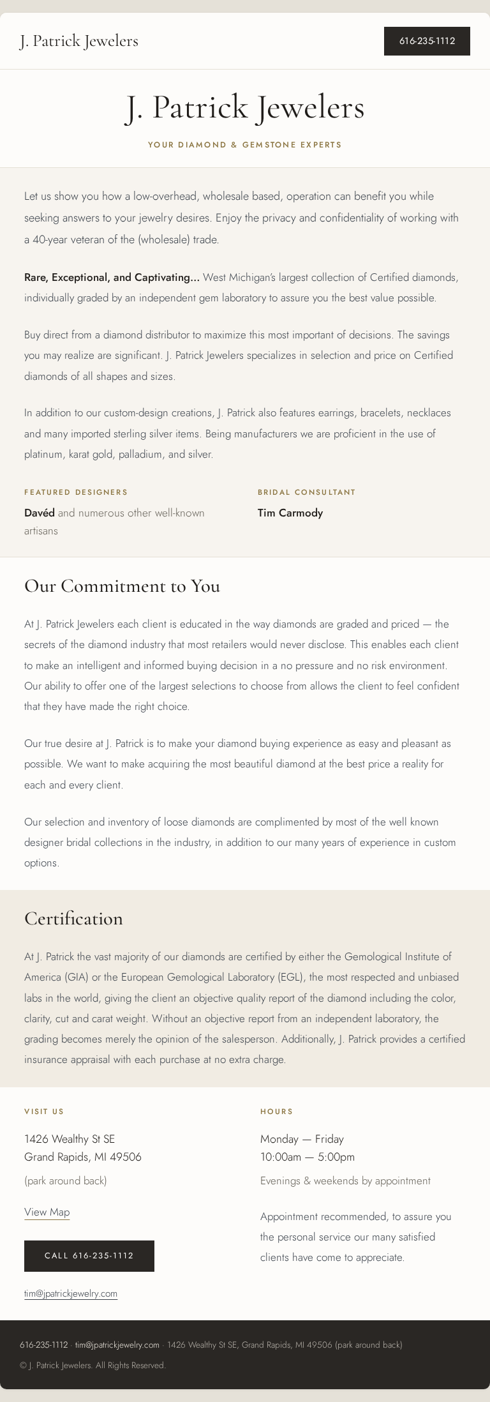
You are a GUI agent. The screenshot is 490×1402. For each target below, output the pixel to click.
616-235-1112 (427, 41)
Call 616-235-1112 (89, 1255)
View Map (47, 1211)
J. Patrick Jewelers (79, 41)
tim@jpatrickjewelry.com (70, 1293)
